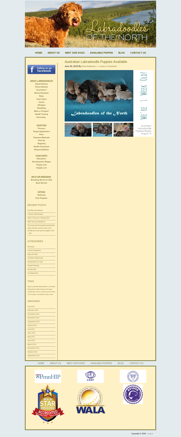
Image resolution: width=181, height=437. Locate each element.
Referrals (41, 195)
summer (48, 291)
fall (28, 289)
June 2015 (31, 333)
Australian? (41, 90)
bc (48, 286)
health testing (40, 289)
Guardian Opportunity (35, 258)
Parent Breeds (41, 87)
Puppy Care (41, 165)
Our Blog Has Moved (35, 210)
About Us (54, 52)
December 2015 (33, 314)
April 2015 (31, 340)
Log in (150, 433)
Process (41, 128)
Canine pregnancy (34, 250)
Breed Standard (41, 93)
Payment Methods (41, 137)
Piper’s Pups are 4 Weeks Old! (38, 218)
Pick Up (41, 140)
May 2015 (31, 337)
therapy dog (32, 269)
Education (41, 159)
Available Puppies (101, 52)
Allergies (41, 105)
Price (41, 134)
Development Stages (41, 162)
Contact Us (138, 52)
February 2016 (33, 310)
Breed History (41, 84)
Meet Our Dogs (75, 52)
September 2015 (34, 322)
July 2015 (31, 329)
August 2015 (32, 325)
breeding (52, 286)
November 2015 (33, 318)
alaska (30, 286)
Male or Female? (41, 111)
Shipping (41, 143)
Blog (121, 52)
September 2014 (34, 356)
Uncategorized (33, 273)
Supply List (41, 168)
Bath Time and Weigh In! (36, 222)
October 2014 (32, 352)
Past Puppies (41, 198)
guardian (32, 289)
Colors (42, 102)
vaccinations (41, 294)
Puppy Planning (33, 265)
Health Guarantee (41, 146)
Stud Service (41, 183)
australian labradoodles (39, 286)
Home (38, 52)
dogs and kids (33, 254)
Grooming (40, 117)
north (46, 289)
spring (43, 291)
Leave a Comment (108, 66)
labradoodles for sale (35, 262)
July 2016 (31, 306)
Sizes (41, 96)
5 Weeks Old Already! (35, 214)
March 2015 (32, 344)
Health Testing (41, 114)
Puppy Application (41, 131)
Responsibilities (41, 149)
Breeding (31, 247)
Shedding (41, 108)
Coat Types (41, 99)
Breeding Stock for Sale (41, 180)
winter (47, 294)
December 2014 (33, 348)
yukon (51, 294)
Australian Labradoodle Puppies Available (96, 62)
